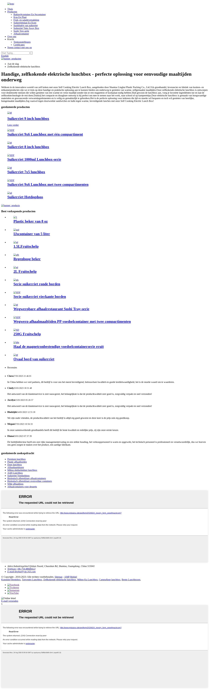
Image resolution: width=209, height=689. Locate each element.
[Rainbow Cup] (16, 255)
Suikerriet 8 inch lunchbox (28, 147)
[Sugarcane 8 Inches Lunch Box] (9, 142)
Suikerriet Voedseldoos (18, 475)
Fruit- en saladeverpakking (26, 20)
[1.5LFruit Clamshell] (15, 242)
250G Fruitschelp (27, 334)
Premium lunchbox (16, 459)
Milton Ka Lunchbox (87, 579)
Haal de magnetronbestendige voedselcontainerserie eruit (58, 346)
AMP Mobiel (70, 577)
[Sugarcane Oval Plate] (15, 355)
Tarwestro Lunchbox (32, 579)
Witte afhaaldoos (15, 484)
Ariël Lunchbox (15, 473)
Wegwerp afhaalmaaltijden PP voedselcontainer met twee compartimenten (72, 321)
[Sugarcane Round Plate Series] (16, 280)
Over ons (11, 36)
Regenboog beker (27, 259)
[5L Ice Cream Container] (16, 229)
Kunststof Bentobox (11, 579)
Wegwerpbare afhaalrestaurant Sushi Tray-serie (51, 309)
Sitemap (58, 577)
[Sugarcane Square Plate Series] (17, 292)
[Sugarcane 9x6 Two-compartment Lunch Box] (10, 180)
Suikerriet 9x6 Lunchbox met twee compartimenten (47, 184)
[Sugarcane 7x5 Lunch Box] (9, 168)
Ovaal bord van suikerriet (33, 359)
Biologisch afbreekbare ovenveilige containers (29, 481)
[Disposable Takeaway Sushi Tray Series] (15, 305)
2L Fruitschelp (25, 271)
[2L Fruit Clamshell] (15, 267)
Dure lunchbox (14, 464)
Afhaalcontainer (21, 33)
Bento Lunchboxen (131, 579)
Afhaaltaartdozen (15, 467)
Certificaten (19, 44)
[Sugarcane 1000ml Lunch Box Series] (10, 155)
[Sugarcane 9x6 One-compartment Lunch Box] (10, 130)
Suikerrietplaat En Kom (24, 22)
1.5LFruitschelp (26, 246)
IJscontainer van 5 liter (31, 234)
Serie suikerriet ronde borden (36, 284)
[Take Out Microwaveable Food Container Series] (16, 342)
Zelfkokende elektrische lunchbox (59, 579)
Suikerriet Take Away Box (26, 28)
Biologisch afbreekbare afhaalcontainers (26, 478)
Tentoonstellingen (22, 42)
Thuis (10, 9)
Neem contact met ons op (19, 47)
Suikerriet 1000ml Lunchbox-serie (34, 159)
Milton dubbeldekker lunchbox (22, 470)
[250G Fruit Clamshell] (16, 330)
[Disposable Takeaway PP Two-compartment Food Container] (17, 317)
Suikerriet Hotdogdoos (25, 197)
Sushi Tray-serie (21, 31)
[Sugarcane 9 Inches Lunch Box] (9, 112)
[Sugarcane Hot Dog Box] (9, 193)
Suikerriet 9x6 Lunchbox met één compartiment (45, 134)
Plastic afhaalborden (17, 462)
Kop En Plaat (19, 17)
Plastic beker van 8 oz (30, 221)
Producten (12, 11)
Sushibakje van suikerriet (25, 25)
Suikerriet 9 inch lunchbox (28, 118)
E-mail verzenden (9, 601)
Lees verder (13, 125)
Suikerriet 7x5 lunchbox (26, 172)
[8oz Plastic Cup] (15, 217)
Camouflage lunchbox (109, 579)
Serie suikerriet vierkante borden (39, 296)
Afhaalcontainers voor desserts (22, 486)
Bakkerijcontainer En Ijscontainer (29, 14)
